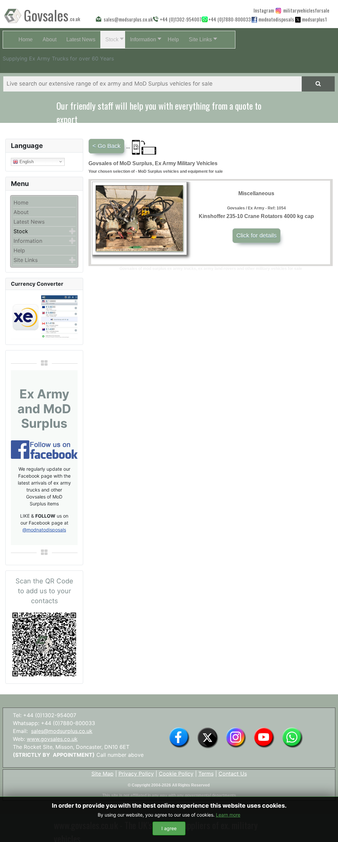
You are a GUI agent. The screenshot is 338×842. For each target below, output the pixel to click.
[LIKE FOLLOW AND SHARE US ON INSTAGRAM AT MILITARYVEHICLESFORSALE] (304, 10)
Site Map (102, 773)
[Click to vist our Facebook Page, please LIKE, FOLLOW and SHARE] (44, 449)
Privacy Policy (136, 773)
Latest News (29, 221)
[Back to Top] (326, 830)
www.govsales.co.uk (52, 739)
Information (28, 241)
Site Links (26, 260)
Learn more (228, 815)
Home (21, 202)
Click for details (256, 235)
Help (19, 250)
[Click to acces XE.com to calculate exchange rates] (44, 316)
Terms (206, 773)
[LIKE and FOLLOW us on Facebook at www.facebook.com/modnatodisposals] (179, 737)
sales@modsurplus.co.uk (61, 731)
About (21, 212)
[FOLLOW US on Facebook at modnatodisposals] (254, 19)
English (26, 161)
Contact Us (233, 773)
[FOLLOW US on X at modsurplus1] (313, 19)
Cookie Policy (176, 773)
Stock (21, 231)
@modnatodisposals (44, 529)
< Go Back (106, 146)
